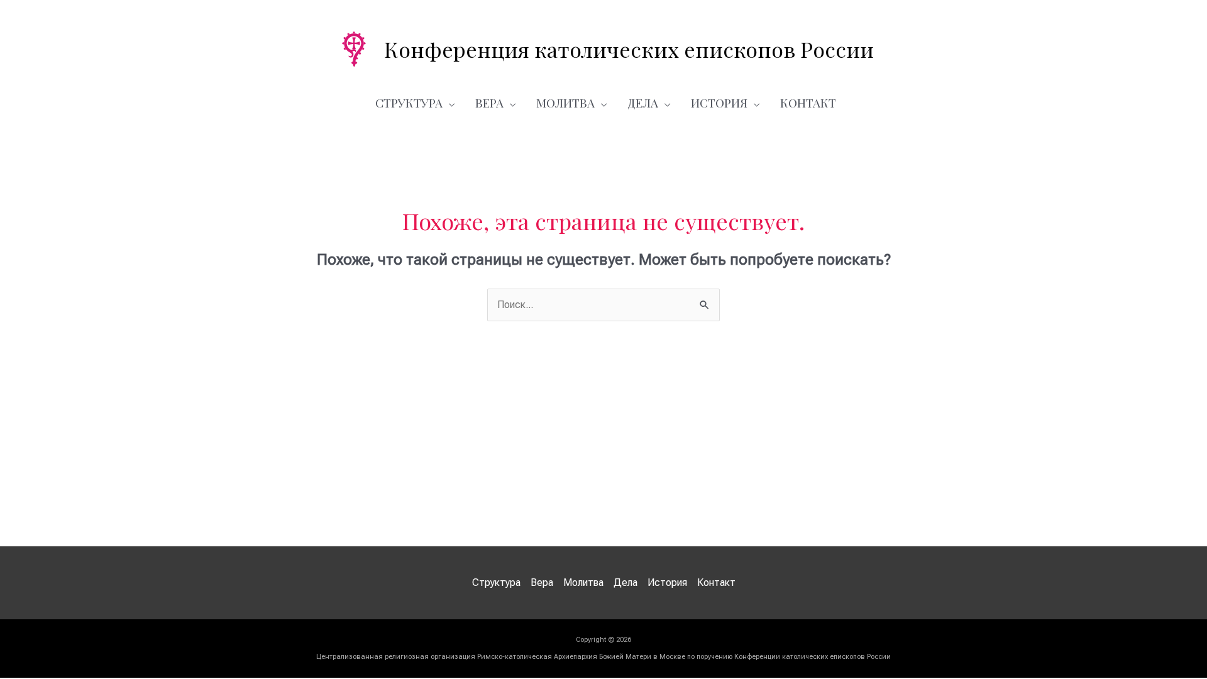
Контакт (808, 102)
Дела (642, 102)
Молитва (565, 102)
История (719, 102)
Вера (489, 102)
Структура (409, 102)
